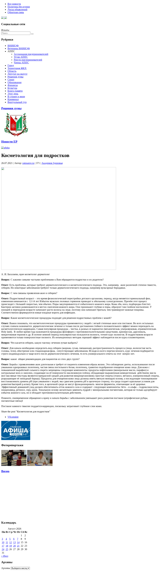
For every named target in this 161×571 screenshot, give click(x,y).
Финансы (13, 85)
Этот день (13, 93)
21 (18, 545)
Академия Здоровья (52, 163)
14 (18, 542)
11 (7, 542)
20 (14, 545)
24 (3, 549)
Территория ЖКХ (17, 68)
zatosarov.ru (28, 163)
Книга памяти (15, 91)
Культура (12, 88)
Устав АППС (21, 57)
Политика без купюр (19, 6)
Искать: (5, 30)
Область (12, 71)
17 (3, 545)
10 (3, 542)
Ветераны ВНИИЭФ (19, 48)
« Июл (4, 556)
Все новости (14, 4)
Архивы (5, 568)
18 (7, 545)
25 (7, 549)
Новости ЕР (9, 141)
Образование (15, 82)
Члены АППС (21, 62)
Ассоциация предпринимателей (31, 54)
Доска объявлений (17, 9)
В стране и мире (16, 96)
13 (14, 542)
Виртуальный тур (17, 102)
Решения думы (15, 76)
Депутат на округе (17, 74)
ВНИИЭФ (13, 45)
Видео (5, 471)
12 (10, 542)
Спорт (11, 79)
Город (11, 65)
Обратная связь (16, 12)
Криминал (13, 99)
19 (10, 545)
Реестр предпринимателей (28, 59)
